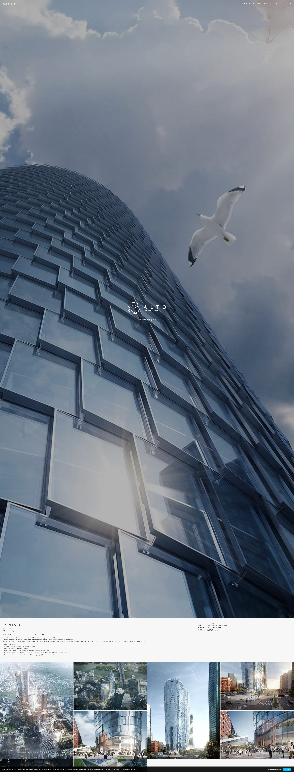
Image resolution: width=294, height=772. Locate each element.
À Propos (259, 3)
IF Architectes (7, 631)
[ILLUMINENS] (9, 3)
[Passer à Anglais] (286, 3)
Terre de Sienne (222, 625)
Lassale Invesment (212, 625)
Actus (271, 3)
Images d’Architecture (248, 3)
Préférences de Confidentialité (274, 769)
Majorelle (14, 631)
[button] (290, 3)
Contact (278, 3)
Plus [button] (265, 3)
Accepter (287, 769)
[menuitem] (248, 3)
